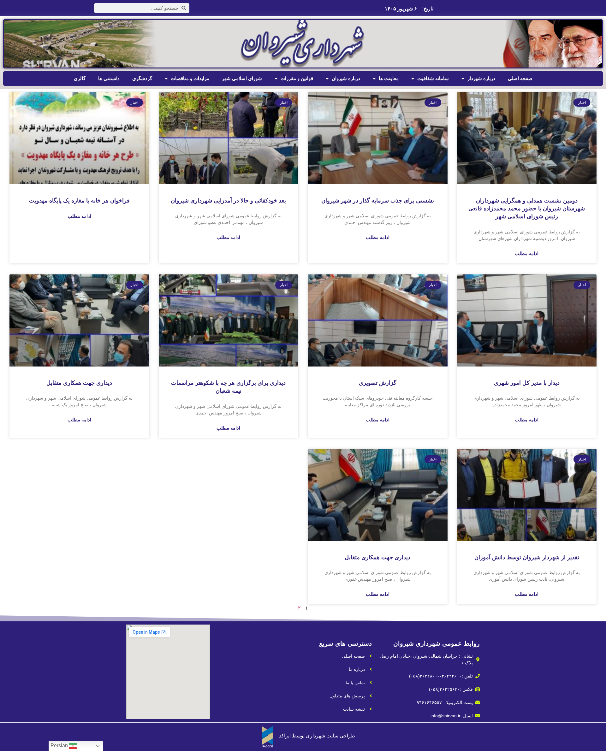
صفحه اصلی (520, 78)
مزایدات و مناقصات (190, 78)
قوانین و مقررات (297, 78)
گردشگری (142, 78)
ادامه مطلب (526, 253)
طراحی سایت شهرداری (330, 735)
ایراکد (285, 735)
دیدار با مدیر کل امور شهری (527, 383)
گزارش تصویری (377, 383)
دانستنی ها (109, 78)
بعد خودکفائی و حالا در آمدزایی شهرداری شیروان (228, 200)
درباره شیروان (346, 78)
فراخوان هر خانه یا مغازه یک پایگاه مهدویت (79, 200)
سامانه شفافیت (433, 78)
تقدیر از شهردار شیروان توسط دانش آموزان (526, 557)
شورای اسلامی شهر (242, 78)
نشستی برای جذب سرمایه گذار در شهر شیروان (377, 200)
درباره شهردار (481, 78)
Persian (59, 745)
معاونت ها (389, 78)
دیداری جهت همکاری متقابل (79, 383)
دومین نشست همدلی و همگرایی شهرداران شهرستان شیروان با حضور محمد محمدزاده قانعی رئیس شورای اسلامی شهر (526, 208)
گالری (80, 78)
